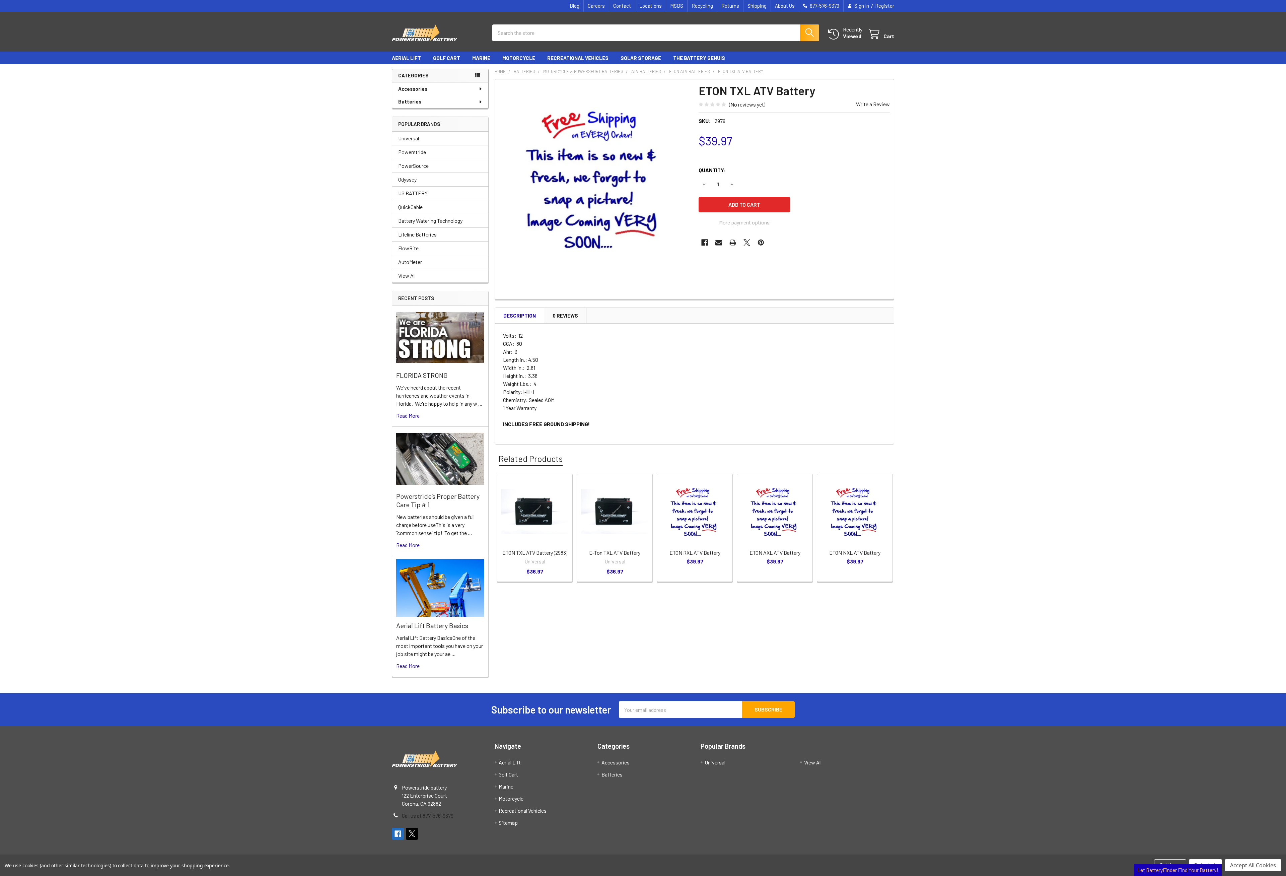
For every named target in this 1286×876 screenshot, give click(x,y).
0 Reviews (565, 316)
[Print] (733, 243)
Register (884, 6)
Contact (622, 6)
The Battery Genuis (699, 58)
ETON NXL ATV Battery (854, 552)
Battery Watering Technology (430, 220)
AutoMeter (410, 262)
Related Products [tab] (531, 459)
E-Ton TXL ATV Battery (614, 552)
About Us (785, 6)
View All (407, 275)
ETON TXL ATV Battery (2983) (534, 552)
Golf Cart (446, 58)
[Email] (719, 243)
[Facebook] (705, 243)
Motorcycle (518, 58)
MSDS (676, 6)
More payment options (744, 222)
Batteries (409, 101)
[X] (747, 243)
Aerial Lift (406, 58)
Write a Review (873, 104)
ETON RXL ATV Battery (694, 552)
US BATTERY (413, 193)
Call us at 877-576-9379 (427, 815)
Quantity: (712, 170)
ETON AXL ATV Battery (774, 552)
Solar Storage (641, 58)
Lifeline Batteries (417, 234)
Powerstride (412, 152)
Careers (596, 6)
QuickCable (410, 207)
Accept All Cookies (1253, 865)
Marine (481, 58)
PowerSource (413, 165)
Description (519, 316)
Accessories (412, 89)
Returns (730, 6)
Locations (650, 6)
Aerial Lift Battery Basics (432, 625)
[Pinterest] (761, 243)
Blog (574, 6)
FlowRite (408, 248)
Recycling (702, 6)
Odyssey (407, 179)
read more (408, 415)
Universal (408, 138)
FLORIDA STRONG (422, 375)
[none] (595, 179)
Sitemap (508, 822)
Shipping (757, 6)
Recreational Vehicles (578, 58)
